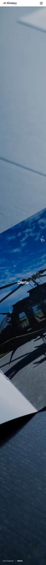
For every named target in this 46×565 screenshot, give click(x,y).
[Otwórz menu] (41, 3)
